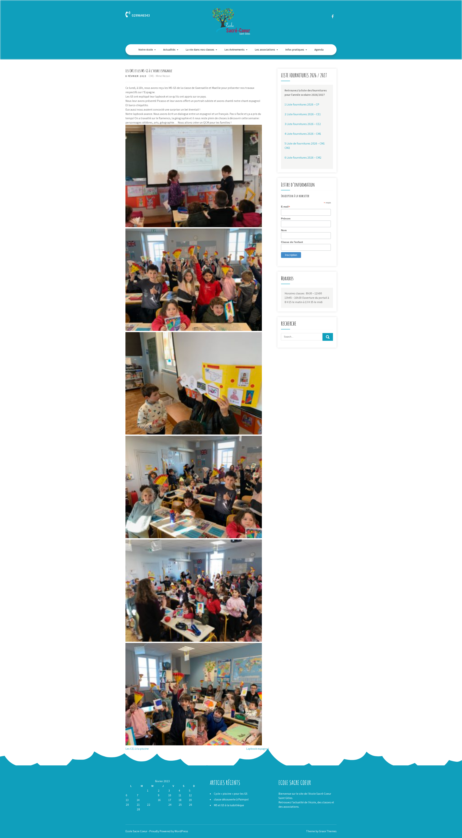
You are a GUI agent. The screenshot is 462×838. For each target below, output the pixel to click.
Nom (284, 230)
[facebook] (332, 16)
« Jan (128, 814)
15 (148, 800)
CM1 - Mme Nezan (159, 76)
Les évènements (235, 49)
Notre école (145, 49)
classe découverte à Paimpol (231, 799)
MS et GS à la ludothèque (229, 805)
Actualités (169, 49)
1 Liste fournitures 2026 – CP (302, 104)
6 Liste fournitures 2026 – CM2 (303, 157)
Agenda (319, 49)
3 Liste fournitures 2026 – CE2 (303, 124)
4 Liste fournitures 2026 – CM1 (303, 134)
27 (127, 809)
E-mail (285, 206)
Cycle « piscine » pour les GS (230, 794)
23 (159, 805)
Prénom (285, 218)
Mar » (136, 814)
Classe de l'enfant (292, 242)
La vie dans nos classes (200, 49)
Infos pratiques (294, 49)
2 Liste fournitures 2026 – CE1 (303, 114)
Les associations (265, 49)
